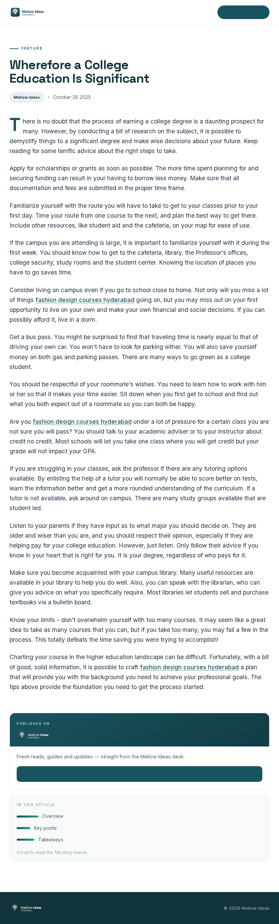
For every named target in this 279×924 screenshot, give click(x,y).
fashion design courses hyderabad (84, 299)
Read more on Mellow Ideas (139, 774)
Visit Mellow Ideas (243, 12)
